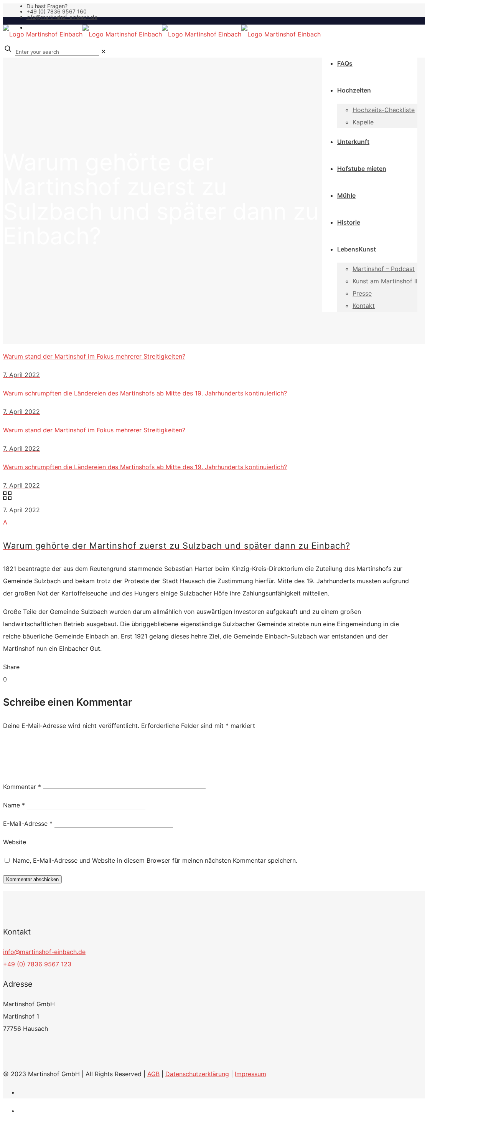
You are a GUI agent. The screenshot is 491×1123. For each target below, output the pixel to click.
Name (14, 805)
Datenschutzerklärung (197, 1074)
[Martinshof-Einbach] (162, 34)
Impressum (250, 1074)
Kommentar (22, 787)
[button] (210, 533)
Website (14, 842)
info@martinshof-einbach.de (61, 16)
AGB (153, 1074)
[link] (103, 51)
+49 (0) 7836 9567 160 (56, 11)
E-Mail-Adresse (28, 823)
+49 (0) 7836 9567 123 (37, 964)
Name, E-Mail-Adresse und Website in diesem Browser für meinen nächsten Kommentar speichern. (155, 860)
